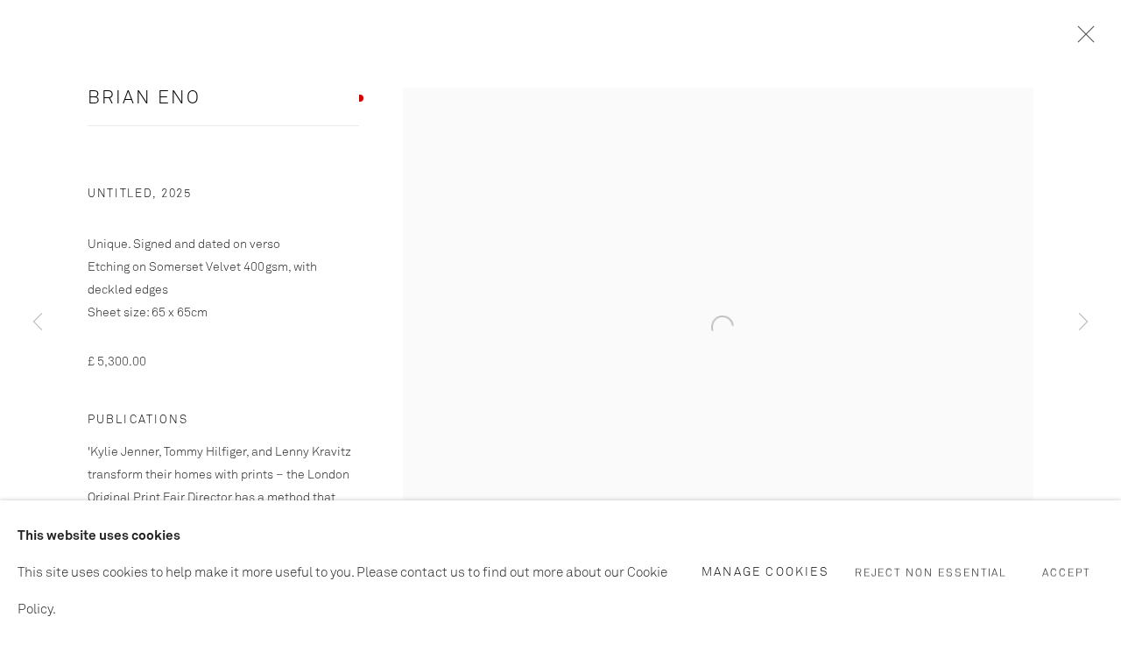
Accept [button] (1066, 573)
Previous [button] (37, 322)
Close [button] (1081, 39)
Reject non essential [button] (931, 573)
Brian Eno (144, 98)
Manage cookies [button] (765, 571)
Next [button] (1083, 322)
